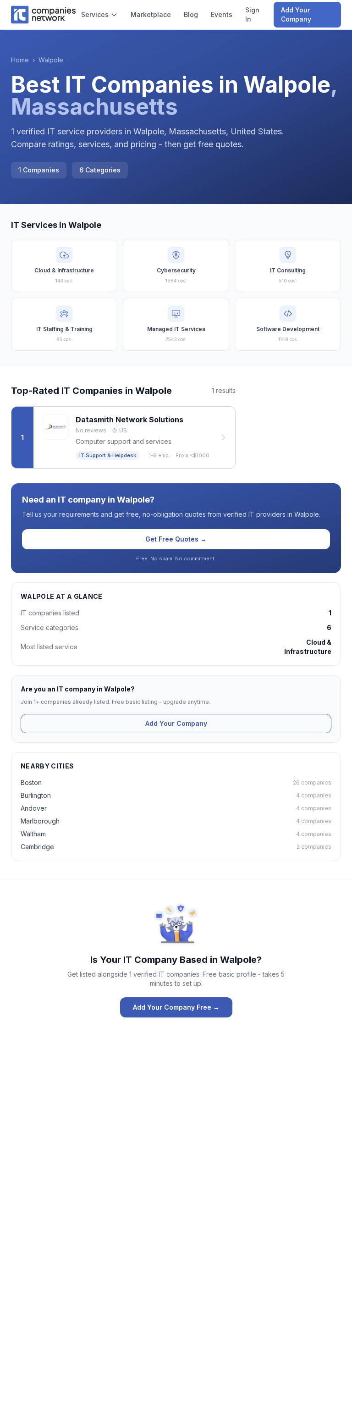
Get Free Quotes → (176, 539)
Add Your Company (296, 14)
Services (95, 14)
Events (221, 14)
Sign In (252, 14)
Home (20, 60)
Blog (191, 14)
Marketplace (151, 14)
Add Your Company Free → (176, 1007)
